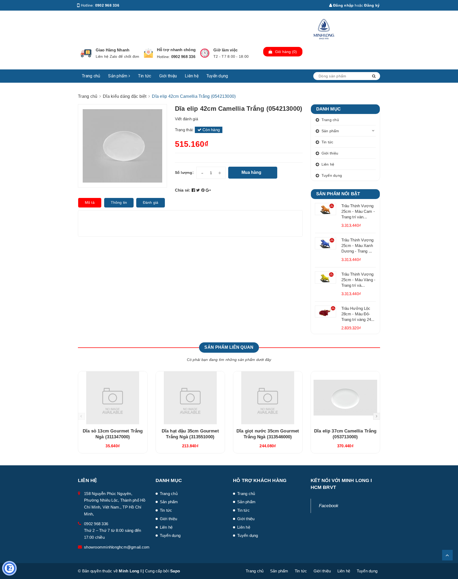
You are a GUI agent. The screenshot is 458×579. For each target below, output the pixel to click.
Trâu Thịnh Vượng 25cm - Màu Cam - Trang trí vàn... (358, 211)
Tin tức (144, 75)
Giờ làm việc (225, 50)
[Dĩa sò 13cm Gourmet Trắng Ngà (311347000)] (112, 397)
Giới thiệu (168, 75)
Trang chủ (91, 75)
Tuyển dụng (217, 75)
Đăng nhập (343, 5)
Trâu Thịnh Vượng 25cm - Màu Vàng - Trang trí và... (358, 280)
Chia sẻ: (183, 190)
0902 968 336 (107, 5)
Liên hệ (192, 75)
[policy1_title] (86, 53)
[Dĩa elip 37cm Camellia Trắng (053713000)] (345, 397)
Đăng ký (372, 5)
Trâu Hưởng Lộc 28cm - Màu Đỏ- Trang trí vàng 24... (358, 314)
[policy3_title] (204, 53)
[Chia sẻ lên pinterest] (203, 190)
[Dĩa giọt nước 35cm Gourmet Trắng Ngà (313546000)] (267, 397)
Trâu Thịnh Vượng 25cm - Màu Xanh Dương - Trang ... (357, 245)
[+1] (208, 190)
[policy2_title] (148, 53)
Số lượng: (184, 172)
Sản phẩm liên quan (228, 347)
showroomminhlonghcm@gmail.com (116, 547)
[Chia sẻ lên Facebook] (194, 190)
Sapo (175, 571)
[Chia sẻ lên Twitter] (198, 190)
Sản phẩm (118, 75)
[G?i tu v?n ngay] (9, 568)
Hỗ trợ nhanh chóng (176, 49)
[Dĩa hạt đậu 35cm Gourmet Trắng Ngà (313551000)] (190, 397)
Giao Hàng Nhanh (113, 50)
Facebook (329, 505)
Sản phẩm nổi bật (338, 193)
